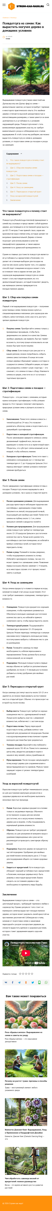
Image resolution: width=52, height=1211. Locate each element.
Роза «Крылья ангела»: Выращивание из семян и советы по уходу (23, 1033)
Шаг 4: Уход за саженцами (21, 187)
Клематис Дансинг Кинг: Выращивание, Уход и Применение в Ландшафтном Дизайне (26, 1131)
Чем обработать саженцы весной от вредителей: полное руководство (22, 1180)
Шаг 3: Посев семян (18, 183)
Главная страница (10, 18)
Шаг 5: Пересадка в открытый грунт (25, 191)
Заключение (15, 200)
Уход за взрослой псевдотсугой (24, 196)
